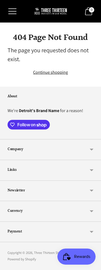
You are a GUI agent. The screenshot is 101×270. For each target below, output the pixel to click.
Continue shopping (50, 72)
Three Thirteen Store (48, 252)
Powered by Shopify (22, 259)
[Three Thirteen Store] (50, 11)
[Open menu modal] (12, 11)
